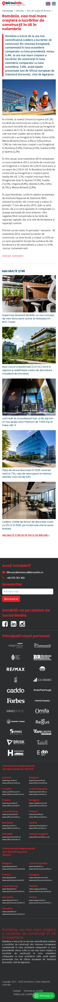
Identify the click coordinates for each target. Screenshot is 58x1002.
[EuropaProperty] (42, 690)
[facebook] (6, 622)
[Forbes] (15, 700)
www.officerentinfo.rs (38, 828)
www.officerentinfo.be (38, 783)
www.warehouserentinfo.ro (13, 902)
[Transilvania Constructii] (42, 742)
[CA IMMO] (42, 679)
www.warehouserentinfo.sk (13, 914)
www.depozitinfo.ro (10, 900)
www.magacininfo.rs (37, 900)
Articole (20, 10)
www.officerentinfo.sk (11, 839)
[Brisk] (15, 742)
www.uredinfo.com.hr (11, 791)
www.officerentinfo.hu (38, 805)
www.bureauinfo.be (37, 780)
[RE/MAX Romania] (15, 668)
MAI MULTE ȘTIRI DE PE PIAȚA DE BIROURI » (26, 535)
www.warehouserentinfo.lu (13, 891)
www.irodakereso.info (38, 803)
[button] (53, 3)
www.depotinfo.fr (9, 877)
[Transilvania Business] (15, 680)
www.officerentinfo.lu (11, 817)
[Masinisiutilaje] (42, 669)
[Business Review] (42, 657)
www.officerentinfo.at (11, 783)
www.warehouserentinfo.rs (40, 902)
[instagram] (22, 622)
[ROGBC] (15, 657)
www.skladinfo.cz (36, 866)
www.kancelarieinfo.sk (11, 837)
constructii (6, 255)
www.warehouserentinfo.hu (40, 880)
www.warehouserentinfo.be (13, 869)
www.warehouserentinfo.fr (13, 880)
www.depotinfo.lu (9, 889)
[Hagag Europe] (15, 753)
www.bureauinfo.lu (10, 814)
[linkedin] (15, 622)
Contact (17, 990)
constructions (17, 255)
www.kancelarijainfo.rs (38, 825)
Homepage (7, 10)
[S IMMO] (15, 732)
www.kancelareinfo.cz (38, 791)
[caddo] (15, 690)
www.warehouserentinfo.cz (40, 869)
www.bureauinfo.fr (10, 803)
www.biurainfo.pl (36, 814)
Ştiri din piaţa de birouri (39, 10)
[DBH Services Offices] (42, 753)
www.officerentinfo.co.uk (39, 837)
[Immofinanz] (42, 700)
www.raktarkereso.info (38, 877)
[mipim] (15, 644)
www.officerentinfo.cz (38, 794)
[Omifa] (42, 711)
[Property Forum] (15, 721)
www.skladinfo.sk (9, 911)
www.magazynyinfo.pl (38, 889)
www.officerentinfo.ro (11, 828)
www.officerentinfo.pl (38, 817)
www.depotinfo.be (9, 866)
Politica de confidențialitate (28, 994)
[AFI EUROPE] (42, 732)
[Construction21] (42, 644)
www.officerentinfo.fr (11, 805)
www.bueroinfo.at (9, 780)
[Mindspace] (15, 711)
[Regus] (42, 721)
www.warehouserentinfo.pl (40, 891)
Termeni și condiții (33, 990)
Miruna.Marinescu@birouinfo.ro (25, 572)
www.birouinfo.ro (9, 825)
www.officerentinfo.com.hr (13, 794)
